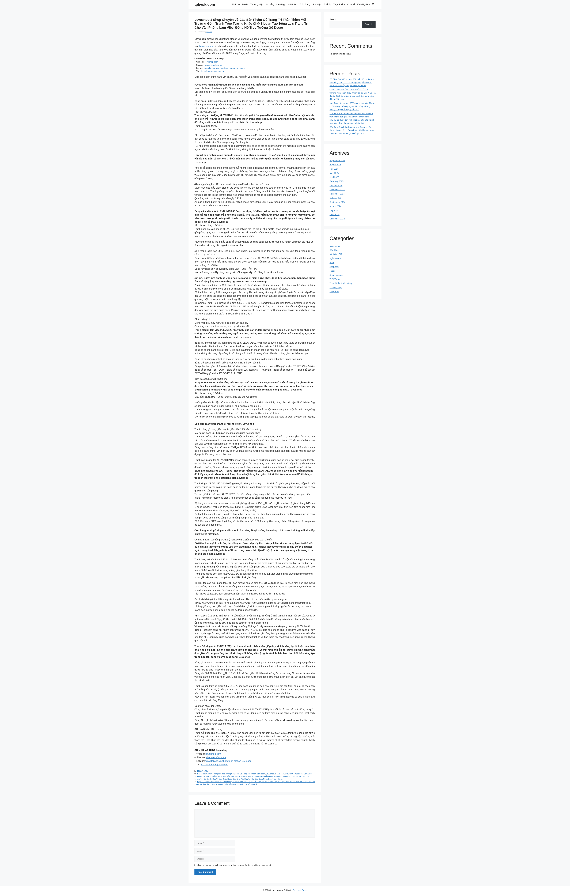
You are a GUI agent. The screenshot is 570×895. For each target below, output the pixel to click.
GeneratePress (300, 890)
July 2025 (334, 169)
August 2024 (335, 206)
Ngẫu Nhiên (335, 258)
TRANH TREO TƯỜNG (284, 774)
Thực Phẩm (339, 4)
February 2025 (336, 181)
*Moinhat (235, 4)
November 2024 (337, 194)
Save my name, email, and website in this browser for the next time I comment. (234, 865)
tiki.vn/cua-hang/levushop (212, 71)
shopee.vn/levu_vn (213, 65)
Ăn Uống (270, 4)
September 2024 (337, 202)
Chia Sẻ (351, 4)
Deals (245, 4)
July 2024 (334, 210)
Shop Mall (334, 266)
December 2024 (337, 189)
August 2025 (335, 164)
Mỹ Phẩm (292, 4)
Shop (332, 262)
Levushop (270, 774)
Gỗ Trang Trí (245, 774)
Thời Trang (305, 4)
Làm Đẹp (280, 4)
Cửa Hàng (334, 250)
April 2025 (334, 177)
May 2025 (334, 173)
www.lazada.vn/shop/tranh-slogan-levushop (224, 68)
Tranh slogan (206, 46)
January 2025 (336, 185)
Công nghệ (335, 246)
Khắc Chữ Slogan (258, 774)
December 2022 (337, 219)
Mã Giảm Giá (202, 771)
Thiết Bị (327, 4)
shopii (332, 271)
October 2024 (336, 198)
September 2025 (337, 160)
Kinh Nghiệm (363, 4)
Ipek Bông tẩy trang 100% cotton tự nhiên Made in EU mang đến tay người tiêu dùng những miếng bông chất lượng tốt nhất (352, 106)
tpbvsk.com (204, 4)
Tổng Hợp (334, 291)
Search (333, 19)
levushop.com (211, 62)
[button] (373, 4)
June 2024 (334, 214)
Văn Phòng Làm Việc (303, 774)
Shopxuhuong (336, 275)
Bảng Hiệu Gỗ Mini (205, 774)
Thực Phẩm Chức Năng (341, 283)
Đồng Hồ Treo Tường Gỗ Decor (226, 774)
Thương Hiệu (256, 4)
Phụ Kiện (316, 4)
